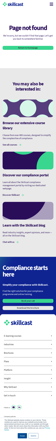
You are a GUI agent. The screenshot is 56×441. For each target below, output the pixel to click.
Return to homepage (28, 47)
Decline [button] (33, 436)
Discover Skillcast (11, 195)
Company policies (10, 417)
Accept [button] (22, 436)
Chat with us (8, 242)
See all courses (10, 144)
